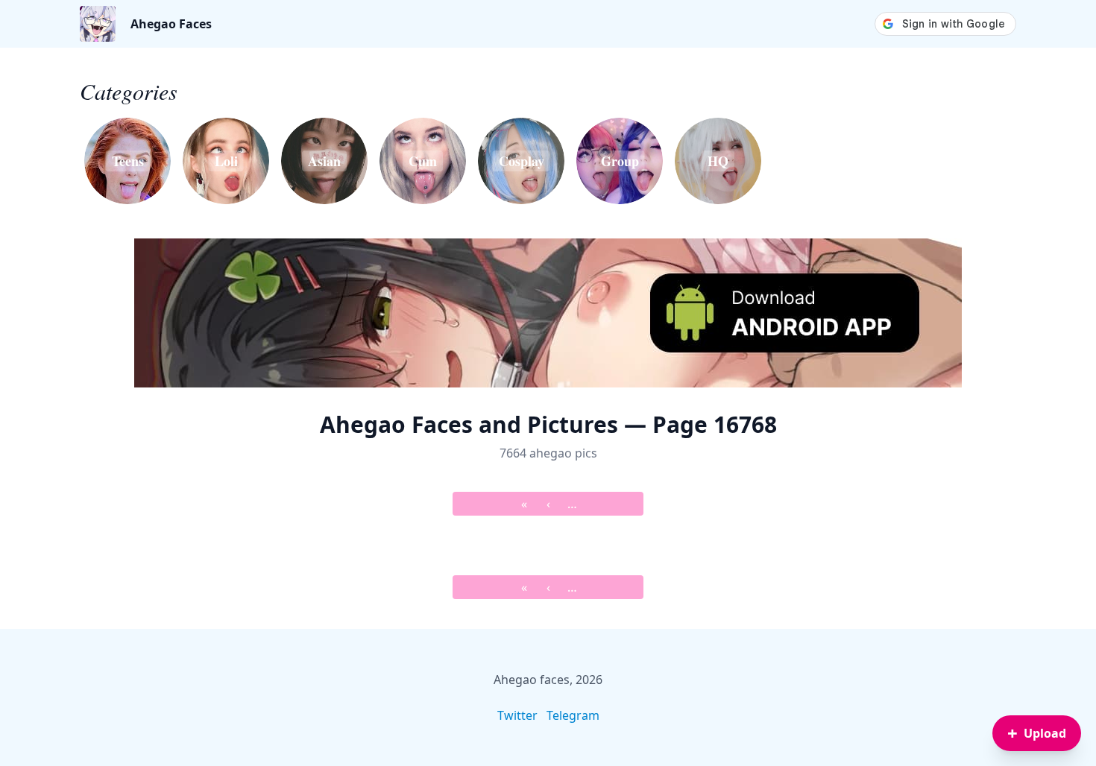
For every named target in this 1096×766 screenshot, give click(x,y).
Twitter (517, 715)
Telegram (573, 715)
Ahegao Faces (171, 24)
